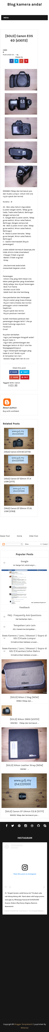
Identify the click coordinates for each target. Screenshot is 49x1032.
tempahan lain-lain (13, 356)
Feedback (24, 607)
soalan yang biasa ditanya (20, 300)
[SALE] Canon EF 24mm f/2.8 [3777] (24, 811)
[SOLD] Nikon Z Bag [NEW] (24, 697)
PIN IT (26, 377)
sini (27, 359)
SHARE (14, 372)
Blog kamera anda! (24, 4)
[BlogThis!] (11, 385)
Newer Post (5, 536)
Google (24, 561)
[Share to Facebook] (16, 385)
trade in (12, 340)
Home (19, 536)
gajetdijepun (15, 348)
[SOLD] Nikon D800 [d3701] (24, 719)
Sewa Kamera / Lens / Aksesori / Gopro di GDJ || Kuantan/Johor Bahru (24, 650)
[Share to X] (14, 385)
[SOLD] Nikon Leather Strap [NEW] (24, 765)
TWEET (25, 372)
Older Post (33, 536)
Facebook (7, 327)
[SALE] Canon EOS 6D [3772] (17, 451)
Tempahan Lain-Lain (24, 625)
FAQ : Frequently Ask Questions (24, 615)
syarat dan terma (15, 196)
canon (5, 51)
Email (5, 329)
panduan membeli (17, 313)
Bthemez (24, 1028)
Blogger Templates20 (23, 1024)
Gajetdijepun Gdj (25, 911)
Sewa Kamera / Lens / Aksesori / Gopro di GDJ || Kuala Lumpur (24, 637)
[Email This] (9, 385)
